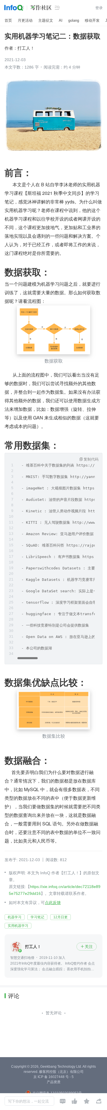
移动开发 (92, 20)
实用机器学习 (18, 926)
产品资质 (53, 1082)
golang (73, 20)
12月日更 (60, 917)
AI (60, 20)
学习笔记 (37, 917)
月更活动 (25, 20)
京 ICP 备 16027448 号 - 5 (53, 1077)
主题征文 (45, 20)
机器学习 (14, 917)
